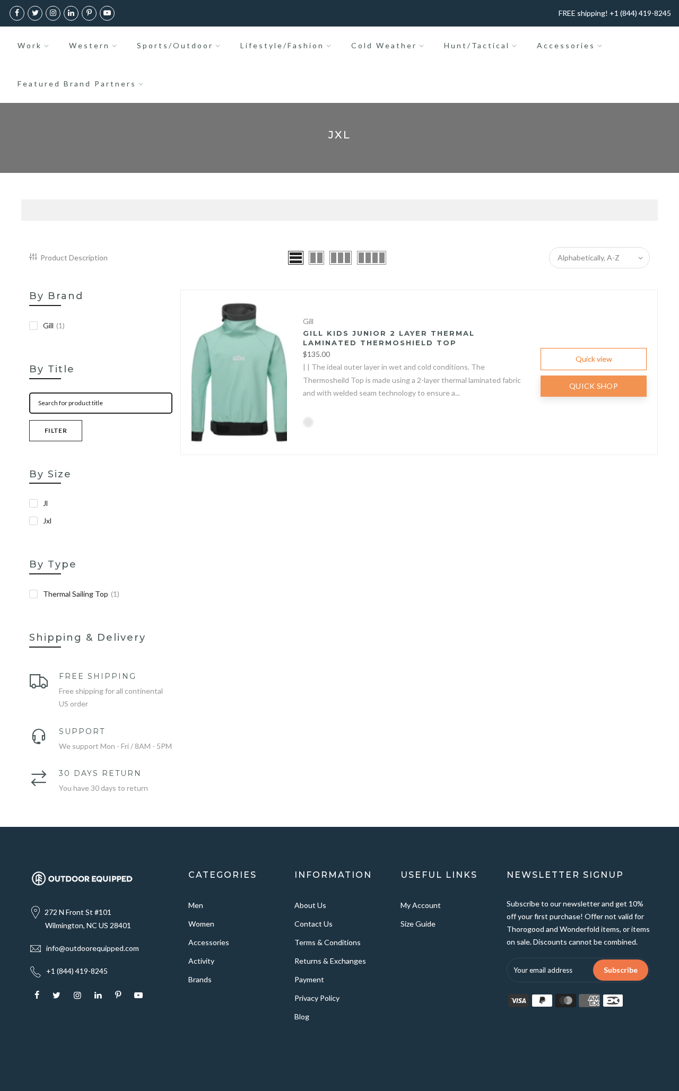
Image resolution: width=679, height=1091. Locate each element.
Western (89, 45)
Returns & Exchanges (330, 960)
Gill (54, 325)
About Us (310, 905)
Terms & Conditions (327, 942)
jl (45, 503)
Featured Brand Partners (77, 83)
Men (195, 905)
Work (30, 45)
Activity (201, 960)
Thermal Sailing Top (81, 593)
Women (201, 923)
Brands (200, 979)
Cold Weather (384, 45)
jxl (47, 520)
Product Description (74, 257)
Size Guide (418, 923)
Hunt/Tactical (477, 45)
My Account (421, 905)
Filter (56, 430)
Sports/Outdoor (175, 45)
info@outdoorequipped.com (92, 948)
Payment (309, 979)
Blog (301, 1016)
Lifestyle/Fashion (282, 45)
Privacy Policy (317, 997)
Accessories (566, 45)
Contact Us (313, 923)
